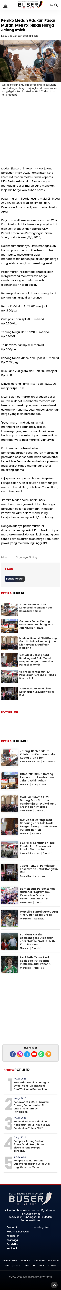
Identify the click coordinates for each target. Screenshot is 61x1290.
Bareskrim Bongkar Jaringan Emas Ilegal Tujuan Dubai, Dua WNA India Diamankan (31, 1086)
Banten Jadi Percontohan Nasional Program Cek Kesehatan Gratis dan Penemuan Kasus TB (37, 893)
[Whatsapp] (41, 1054)
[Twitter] (27, 1054)
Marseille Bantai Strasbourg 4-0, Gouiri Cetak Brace (39, 913)
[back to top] (54, 1285)
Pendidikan (26, 810)
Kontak (52, 1265)
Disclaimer (30, 1265)
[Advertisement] (30, 133)
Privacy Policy (12, 1265)
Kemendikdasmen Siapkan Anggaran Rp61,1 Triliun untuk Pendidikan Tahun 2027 (32, 1125)
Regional (12, 1248)
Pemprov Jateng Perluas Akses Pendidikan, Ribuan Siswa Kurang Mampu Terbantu (29, 1146)
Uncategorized (41, 1227)
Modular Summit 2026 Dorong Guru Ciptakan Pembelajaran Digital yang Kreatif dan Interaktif (38, 643)
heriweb (48, 1276)
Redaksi (25, 1260)
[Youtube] (34, 1054)
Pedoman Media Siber (46, 1260)
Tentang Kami (9, 1260)
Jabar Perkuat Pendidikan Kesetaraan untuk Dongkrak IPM (36, 692)
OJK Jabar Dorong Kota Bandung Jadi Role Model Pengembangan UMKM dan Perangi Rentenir (36, 660)
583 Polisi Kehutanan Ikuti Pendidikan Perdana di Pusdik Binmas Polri (37, 675)
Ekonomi (24, 784)
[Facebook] (13, 1054)
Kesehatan (26, 902)
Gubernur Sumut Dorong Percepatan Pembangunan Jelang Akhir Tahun (36, 625)
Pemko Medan (14, 578)
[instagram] (20, 1054)
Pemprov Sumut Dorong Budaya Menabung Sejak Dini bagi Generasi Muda (32, 1164)
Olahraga (25, 918)
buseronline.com (31, 1276)
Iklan (42, 1265)
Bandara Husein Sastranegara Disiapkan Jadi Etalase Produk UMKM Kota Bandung (37, 939)
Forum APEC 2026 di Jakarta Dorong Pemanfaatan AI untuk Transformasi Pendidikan (31, 1107)
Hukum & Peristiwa (30, 761)
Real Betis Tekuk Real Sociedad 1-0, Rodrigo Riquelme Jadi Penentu (35, 961)
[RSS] (48, 1054)
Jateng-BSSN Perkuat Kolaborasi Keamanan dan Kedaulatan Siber (36, 608)
